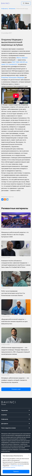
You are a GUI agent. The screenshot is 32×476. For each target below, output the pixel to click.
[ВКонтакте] (2, 199)
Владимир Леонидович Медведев (12, 77)
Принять (16, 471)
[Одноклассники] (5, 199)
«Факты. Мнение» (22, 58)
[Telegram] (7, 199)
